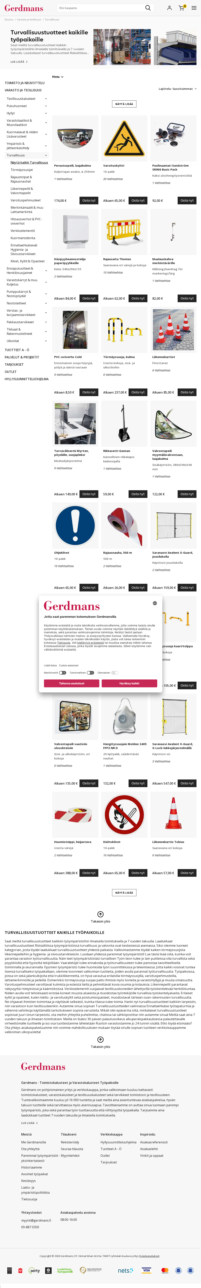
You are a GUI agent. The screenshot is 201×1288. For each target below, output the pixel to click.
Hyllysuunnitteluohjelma (27, 379)
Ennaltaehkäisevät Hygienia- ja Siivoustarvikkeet (24, 249)
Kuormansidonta (23, 238)
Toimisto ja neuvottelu (25, 83)
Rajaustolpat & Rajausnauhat (21, 179)
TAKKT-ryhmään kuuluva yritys (120, 1256)
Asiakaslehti (149, 1149)
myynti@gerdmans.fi (36, 1220)
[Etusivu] (25, 8)
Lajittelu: (165, 89)
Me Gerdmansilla (33, 1142)
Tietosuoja (29, 1199)
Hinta (55, 76)
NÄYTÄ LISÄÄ (124, 104)
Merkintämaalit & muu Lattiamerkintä (27, 209)
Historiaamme (31, 1167)
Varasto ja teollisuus (23, 90)
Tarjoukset (14, 364)
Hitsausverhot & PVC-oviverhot (26, 221)
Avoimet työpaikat (34, 1174)
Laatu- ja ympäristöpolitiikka (35, 1190)
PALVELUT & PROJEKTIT (22, 357)
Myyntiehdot (70, 1155)
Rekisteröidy (70, 1142)
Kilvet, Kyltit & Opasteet (28, 261)
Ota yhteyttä (30, 1149)
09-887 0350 (30, 1227)
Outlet (11, 372)
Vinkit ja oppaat (151, 1155)
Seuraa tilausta (72, 1149)
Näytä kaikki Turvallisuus (29, 162)
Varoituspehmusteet (26, 200)
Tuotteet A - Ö (17, 350)
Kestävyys (28, 1181)
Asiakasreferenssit (154, 1142)
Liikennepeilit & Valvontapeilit (22, 190)
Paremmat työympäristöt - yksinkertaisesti (40, 1158)
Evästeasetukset (149, 1256)
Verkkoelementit (23, 231)
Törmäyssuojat (22, 170)
